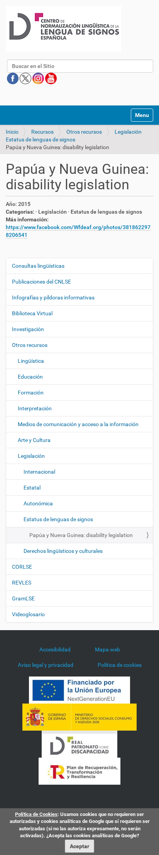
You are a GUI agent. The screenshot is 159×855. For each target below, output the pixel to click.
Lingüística (31, 361)
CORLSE (22, 567)
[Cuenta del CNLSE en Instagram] (38, 78)
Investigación (28, 329)
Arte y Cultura (34, 440)
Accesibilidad (55, 649)
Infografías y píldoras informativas (53, 297)
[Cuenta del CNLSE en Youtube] (51, 78)
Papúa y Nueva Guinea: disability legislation (81, 535)
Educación (30, 377)
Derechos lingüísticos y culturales (63, 551)
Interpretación (35, 408)
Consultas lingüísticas (38, 266)
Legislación (128, 132)
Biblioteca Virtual (32, 313)
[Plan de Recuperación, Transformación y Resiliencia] (79, 771)
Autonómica (38, 503)
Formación (31, 392)
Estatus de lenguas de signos (40, 139)
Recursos (42, 132)
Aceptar (79, 846)
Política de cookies (120, 665)
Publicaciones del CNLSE (41, 282)
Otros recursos (84, 132)
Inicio (12, 132)
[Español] (63, 29)
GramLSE (23, 598)
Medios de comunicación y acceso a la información (78, 424)
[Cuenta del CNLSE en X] (26, 78)
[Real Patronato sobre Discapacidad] (79, 744)
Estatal (32, 487)
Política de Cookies (36, 814)
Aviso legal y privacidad (45, 665)
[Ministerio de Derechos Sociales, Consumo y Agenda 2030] (79, 717)
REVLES (21, 583)
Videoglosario (28, 614)
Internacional (39, 472)
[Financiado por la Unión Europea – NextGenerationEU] (79, 690)
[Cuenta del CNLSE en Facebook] (13, 78)
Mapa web (107, 649)
